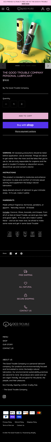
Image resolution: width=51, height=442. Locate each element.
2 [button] (23, 66)
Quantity (6, 98)
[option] (25, 37)
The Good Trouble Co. (15, 433)
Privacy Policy (7, 422)
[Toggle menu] (3, 9)
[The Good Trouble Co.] (25, 9)
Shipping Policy (32, 422)
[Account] (42, 9)
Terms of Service (8, 425)
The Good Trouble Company (17, 88)
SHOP (5, 341)
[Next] (48, 66)
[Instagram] (4, 396)
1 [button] (17, 66)
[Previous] (3, 66)
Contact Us (20, 425)
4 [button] (33, 66)
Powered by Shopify (29, 433)
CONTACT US (8, 348)
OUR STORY (8, 344)
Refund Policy (19, 422)
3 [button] (28, 66)
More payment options (25, 131)
